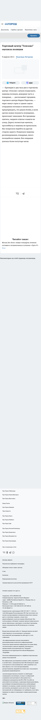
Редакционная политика (9, 579)
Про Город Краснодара (9, 541)
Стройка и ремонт (17, 30)
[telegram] (24, 193)
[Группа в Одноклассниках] (7, 552)
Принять (33, 36)
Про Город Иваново (8, 507)
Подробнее (6, 652)
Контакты (5, 575)
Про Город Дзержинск (8, 532)
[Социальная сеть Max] (30, 82)
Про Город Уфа (6, 523)
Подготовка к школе (31, 30)
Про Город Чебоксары (8, 491)
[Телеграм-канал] (11, 82)
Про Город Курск (7, 516)
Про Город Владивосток (9, 536)
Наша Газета (6, 503)
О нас (4, 571)
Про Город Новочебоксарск (10, 494)
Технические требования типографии (13, 563)
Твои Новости (6, 511)
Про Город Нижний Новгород (11, 528)
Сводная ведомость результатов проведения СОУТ (17, 583)
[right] (39, 30)
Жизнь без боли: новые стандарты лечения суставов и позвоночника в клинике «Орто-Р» (20, 245)
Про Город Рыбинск (8, 519)
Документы (5, 30)
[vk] (17, 193)
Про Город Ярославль (8, 498)
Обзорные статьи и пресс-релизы (12, 567)
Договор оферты (7, 560)
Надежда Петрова (24, 57)
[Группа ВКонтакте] (4, 552)
